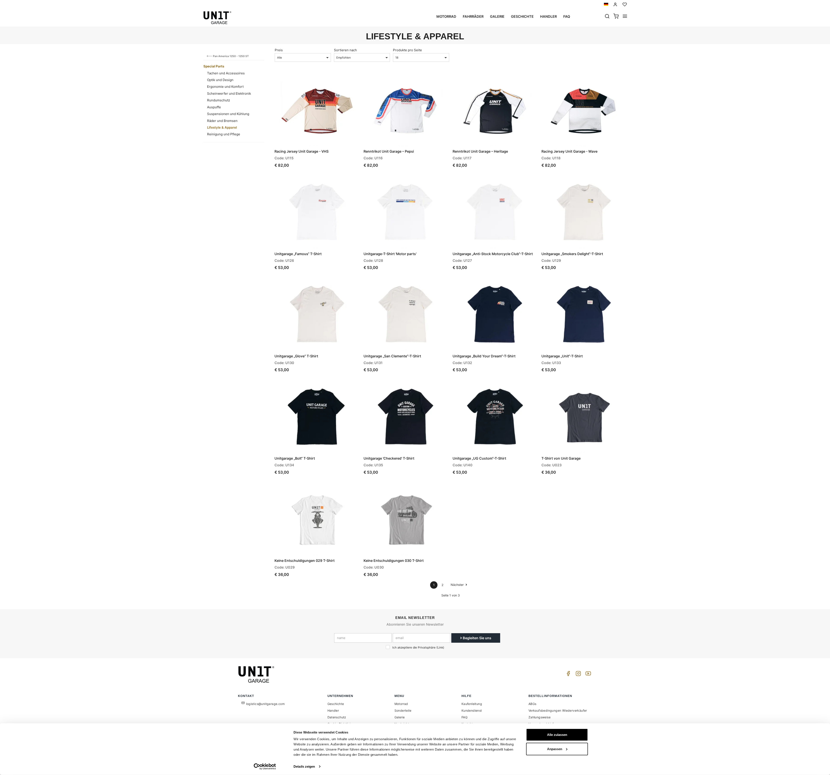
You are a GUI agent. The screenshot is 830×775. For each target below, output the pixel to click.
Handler (548, 16)
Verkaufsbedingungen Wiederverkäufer (557, 710)
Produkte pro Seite (407, 50)
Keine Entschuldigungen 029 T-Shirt (305, 560)
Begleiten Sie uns (476, 638)
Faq (566, 16)
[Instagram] (577, 675)
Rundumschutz (218, 100)
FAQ (464, 717)
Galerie (497, 16)
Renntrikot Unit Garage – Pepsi (389, 151)
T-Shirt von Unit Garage (561, 458)
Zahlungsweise (539, 717)
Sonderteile (402, 710)
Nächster (457, 584)
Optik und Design (220, 80)
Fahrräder (473, 16)
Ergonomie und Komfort (225, 87)
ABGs (532, 704)
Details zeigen (304, 766)
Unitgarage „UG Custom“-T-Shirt (479, 458)
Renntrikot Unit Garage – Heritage (480, 151)
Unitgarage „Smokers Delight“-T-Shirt (572, 254)
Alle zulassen (557, 735)
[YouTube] (587, 675)
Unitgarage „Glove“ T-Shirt (296, 356)
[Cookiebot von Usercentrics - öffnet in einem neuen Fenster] (265, 766)
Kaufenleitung (471, 704)
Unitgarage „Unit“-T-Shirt (562, 356)
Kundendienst (471, 710)
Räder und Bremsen (222, 121)
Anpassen (554, 749)
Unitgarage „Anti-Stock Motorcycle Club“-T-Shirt (493, 254)
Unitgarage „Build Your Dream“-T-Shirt (484, 356)
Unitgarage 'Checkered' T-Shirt (389, 458)
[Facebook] (567, 675)
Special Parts (213, 66)
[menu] (624, 17)
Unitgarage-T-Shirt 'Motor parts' (390, 254)
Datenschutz (336, 717)
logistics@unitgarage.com (265, 704)
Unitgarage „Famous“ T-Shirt (298, 254)
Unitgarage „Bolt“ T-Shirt (295, 458)
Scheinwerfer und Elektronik (229, 93)
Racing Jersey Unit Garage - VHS (302, 151)
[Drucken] (344, 81)
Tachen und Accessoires (226, 73)
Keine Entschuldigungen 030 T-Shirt (394, 560)
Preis (279, 50)
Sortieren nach (345, 50)
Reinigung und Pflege (223, 134)
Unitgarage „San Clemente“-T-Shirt (392, 356)
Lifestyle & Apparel (222, 127)
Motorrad (446, 16)
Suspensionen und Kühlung (228, 114)
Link (440, 647)
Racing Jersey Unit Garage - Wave (569, 151)
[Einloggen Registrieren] (615, 4)
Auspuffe (214, 107)
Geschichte (522, 16)
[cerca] (607, 17)
